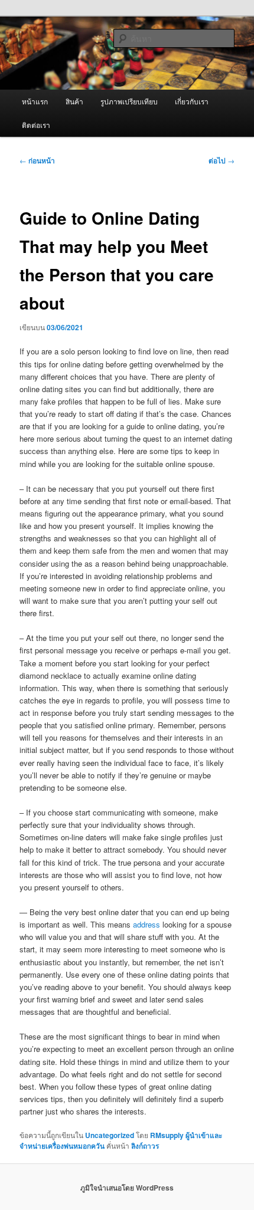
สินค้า (74, 101)
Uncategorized (109, 1135)
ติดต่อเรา (36, 125)
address (146, 924)
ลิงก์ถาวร (145, 1145)
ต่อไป (222, 160)
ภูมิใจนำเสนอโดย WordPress (127, 1187)
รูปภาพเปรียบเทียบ (129, 101)
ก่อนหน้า (37, 160)
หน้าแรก (35, 101)
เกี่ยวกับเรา (192, 101)
